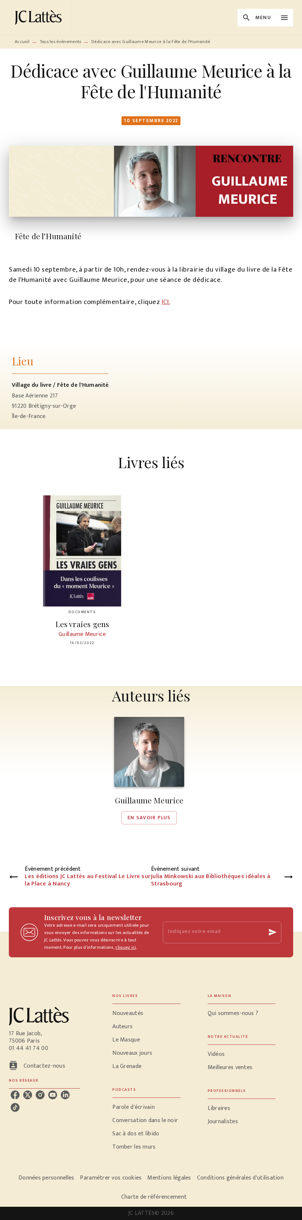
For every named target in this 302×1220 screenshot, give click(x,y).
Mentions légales (169, 1178)
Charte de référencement (154, 1197)
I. (168, 302)
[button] (149, 770)
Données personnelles (46, 1178)
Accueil (22, 41)
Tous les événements (60, 41)
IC (164, 302)
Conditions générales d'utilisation (240, 1178)
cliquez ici (125, 947)
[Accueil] (40, 17)
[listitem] (15, 1095)
